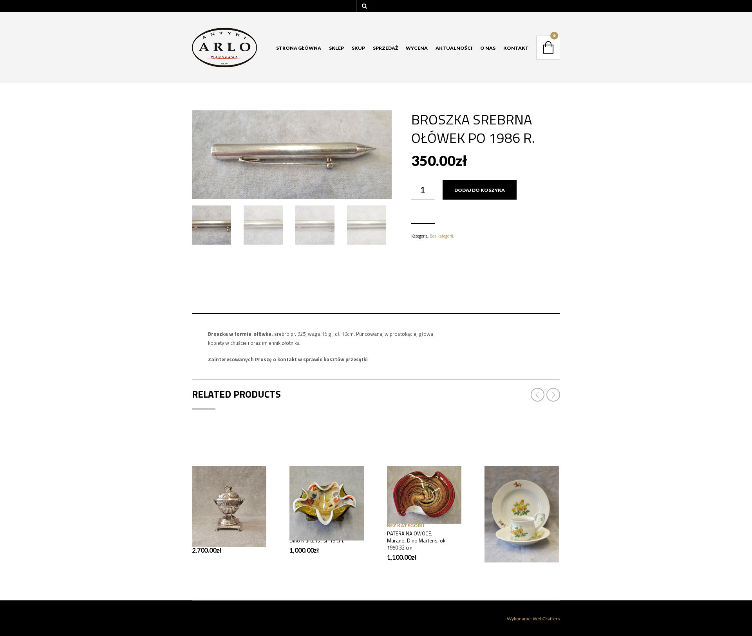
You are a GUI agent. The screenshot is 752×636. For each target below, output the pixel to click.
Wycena (417, 48)
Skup (358, 48)
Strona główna (298, 48)
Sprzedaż (385, 48)
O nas (487, 48)
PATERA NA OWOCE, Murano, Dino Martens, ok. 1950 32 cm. (416, 540)
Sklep (336, 48)
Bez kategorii (441, 236)
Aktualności (454, 48)
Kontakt (516, 48)
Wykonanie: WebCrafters (533, 619)
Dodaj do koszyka (479, 190)
